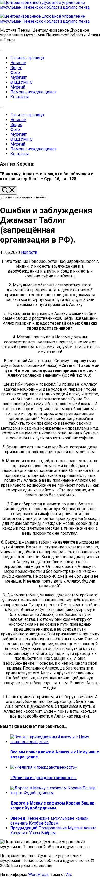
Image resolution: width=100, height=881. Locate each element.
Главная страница (27, 57)
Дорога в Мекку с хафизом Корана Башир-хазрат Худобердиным (53, 805)
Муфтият (18, 77)
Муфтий (17, 87)
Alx (69, 874)
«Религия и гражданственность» (43, 777)
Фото (15, 72)
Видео (16, 67)
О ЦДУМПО (21, 82)
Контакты (19, 96)
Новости (18, 62)
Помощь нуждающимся (33, 92)
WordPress (38, 874)
